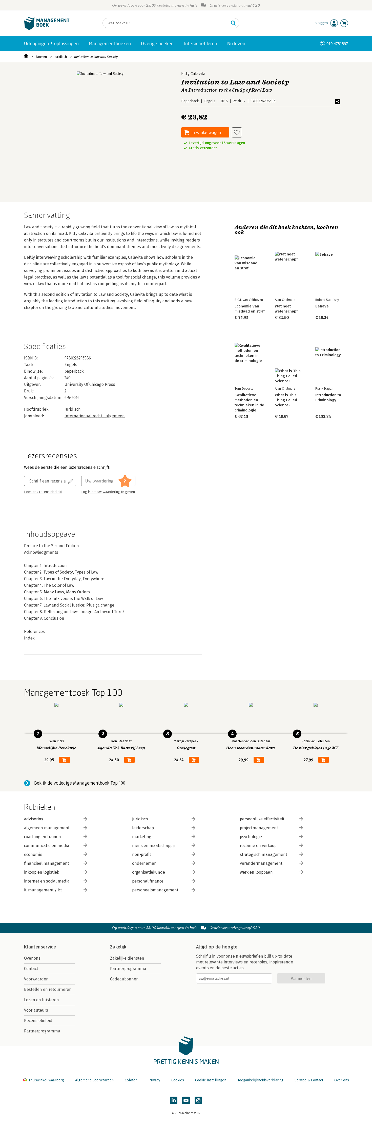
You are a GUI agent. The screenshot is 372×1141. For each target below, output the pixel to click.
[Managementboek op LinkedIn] (173, 1100)
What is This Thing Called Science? (286, 400)
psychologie (251, 836)
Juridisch (60, 57)
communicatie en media (46, 845)
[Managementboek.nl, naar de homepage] (47, 29)
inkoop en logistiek (41, 872)
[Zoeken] (233, 23)
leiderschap (143, 827)
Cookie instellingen (210, 1080)
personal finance (147, 881)
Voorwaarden (36, 979)
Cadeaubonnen (124, 979)
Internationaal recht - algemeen (95, 415)
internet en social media (47, 881)
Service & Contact (309, 1080)
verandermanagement (261, 863)
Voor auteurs (36, 1010)
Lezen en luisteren (41, 999)
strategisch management (263, 854)
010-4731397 (337, 43)
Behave (322, 306)
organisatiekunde (148, 872)
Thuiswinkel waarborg (46, 1080)
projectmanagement (259, 827)
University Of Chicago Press (90, 384)
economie (33, 854)
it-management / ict (43, 890)
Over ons (32, 958)
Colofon (131, 1080)
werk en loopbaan (256, 872)
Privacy (154, 1080)
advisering (34, 819)
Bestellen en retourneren (48, 989)
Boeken (41, 57)
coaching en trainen (42, 836)
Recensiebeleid (38, 1020)
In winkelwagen (206, 132)
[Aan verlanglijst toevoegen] (237, 132)
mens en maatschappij (153, 845)
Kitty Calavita (193, 73)
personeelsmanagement (155, 890)
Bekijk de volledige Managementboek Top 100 (79, 783)
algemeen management (47, 827)
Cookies (177, 1080)
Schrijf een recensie (47, 480)
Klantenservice (40, 947)
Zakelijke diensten (127, 958)
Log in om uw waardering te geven (108, 492)
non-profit (141, 854)
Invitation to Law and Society (96, 57)
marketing (141, 836)
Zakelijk (118, 947)
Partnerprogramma (42, 1031)
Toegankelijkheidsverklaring (260, 1080)
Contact (31, 968)
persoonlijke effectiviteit (262, 819)
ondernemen (144, 863)
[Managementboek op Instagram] (198, 1100)
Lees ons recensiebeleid (43, 492)
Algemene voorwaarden (94, 1080)
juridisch (140, 819)
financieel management (46, 863)
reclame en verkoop (258, 845)
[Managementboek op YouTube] (186, 1100)
